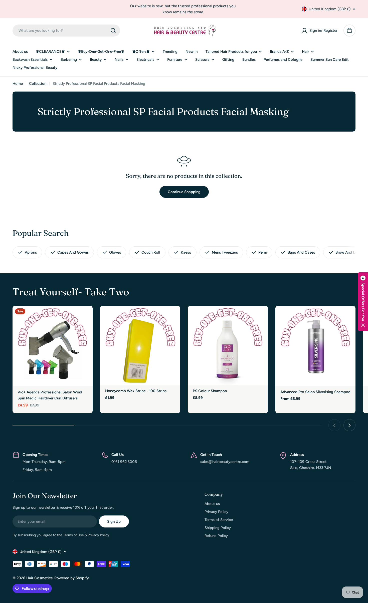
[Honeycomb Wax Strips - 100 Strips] (140, 345)
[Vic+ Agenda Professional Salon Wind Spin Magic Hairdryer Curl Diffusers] (53, 346)
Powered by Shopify (71, 578)
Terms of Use (73, 535)
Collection (37, 83)
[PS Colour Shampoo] (228, 345)
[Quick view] (85, 317)
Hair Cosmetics (39, 578)
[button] (363, 301)
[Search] (113, 31)
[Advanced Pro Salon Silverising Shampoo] (315, 346)
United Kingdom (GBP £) (329, 9)
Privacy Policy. (99, 535)
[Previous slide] (334, 425)
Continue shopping (184, 192)
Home (18, 83)
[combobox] (66, 31)
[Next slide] (349, 425)
